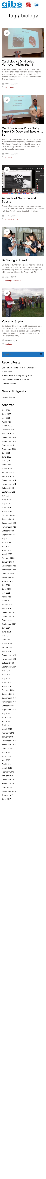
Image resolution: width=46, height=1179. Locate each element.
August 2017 (7, 795)
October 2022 (8, 573)
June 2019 (6, 717)
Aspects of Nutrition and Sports (19, 200)
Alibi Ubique (7, 372)
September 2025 (9, 449)
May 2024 (6, 503)
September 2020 (9, 667)
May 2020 (6, 678)
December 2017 (9, 779)
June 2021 (6, 632)
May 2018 (6, 760)
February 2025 (8, 472)
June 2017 (6, 799)
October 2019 (7, 706)
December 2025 (9, 437)
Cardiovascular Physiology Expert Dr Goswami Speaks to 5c (22, 131)
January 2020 (8, 694)
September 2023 (9, 535)
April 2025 (6, 465)
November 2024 (9, 484)
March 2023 (7, 554)
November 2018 (9, 744)
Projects (8, 157)
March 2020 (7, 686)
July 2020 (6, 671)
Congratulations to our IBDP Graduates (19, 368)
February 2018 (8, 772)
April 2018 (6, 764)
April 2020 (6, 682)
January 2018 (7, 776)
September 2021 (9, 624)
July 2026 (6, 410)
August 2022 (7, 581)
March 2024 (7, 511)
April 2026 (6, 422)
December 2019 (9, 698)
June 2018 (6, 756)
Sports (15, 219)
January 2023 (8, 562)
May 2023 (6, 546)
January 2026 (8, 433)
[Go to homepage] (20, 4)
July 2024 (6, 496)
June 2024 (6, 500)
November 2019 (9, 702)
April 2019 (6, 725)
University (17, 280)
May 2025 (6, 461)
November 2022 (9, 570)
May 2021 (6, 636)
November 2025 (9, 441)
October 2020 (8, 663)
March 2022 (7, 601)
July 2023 (6, 538)
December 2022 (9, 566)
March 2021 (7, 643)
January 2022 (8, 608)
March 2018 (7, 768)
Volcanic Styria (12, 321)
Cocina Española (9, 383)
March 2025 (7, 468)
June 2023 (6, 542)
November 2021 (9, 616)
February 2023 (8, 558)
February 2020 (8, 690)
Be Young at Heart (14, 260)
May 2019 (6, 721)
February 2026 (8, 429)
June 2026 (6, 414)
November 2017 (9, 783)
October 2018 (7, 748)
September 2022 (9, 577)
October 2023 (8, 531)
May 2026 (6, 418)
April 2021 (6, 639)
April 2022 (6, 597)
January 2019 (7, 737)
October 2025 (8, 445)
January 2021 (7, 651)
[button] (42, 4)
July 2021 (6, 628)
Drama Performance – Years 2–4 (16, 379)
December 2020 (9, 655)
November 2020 (9, 659)
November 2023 (9, 527)
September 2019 (9, 709)
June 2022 (6, 589)
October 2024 (8, 488)
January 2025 (8, 476)
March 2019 (7, 729)
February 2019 (8, 733)
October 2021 (7, 620)
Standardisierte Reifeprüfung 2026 (17, 375)
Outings (8, 280)
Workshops (9, 87)
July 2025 (6, 453)
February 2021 (8, 647)
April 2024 (6, 507)
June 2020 (6, 674)
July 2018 (6, 752)
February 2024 (8, 515)
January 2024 (8, 519)
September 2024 (9, 492)
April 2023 (6, 550)
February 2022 (8, 604)
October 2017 (7, 787)
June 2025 (6, 457)
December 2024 (9, 480)
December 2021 (9, 612)
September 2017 (9, 791)
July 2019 (6, 713)
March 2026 (7, 426)
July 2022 (6, 585)
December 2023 (9, 523)
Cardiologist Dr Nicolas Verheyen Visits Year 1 (18, 63)
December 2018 (9, 741)
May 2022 (6, 593)
